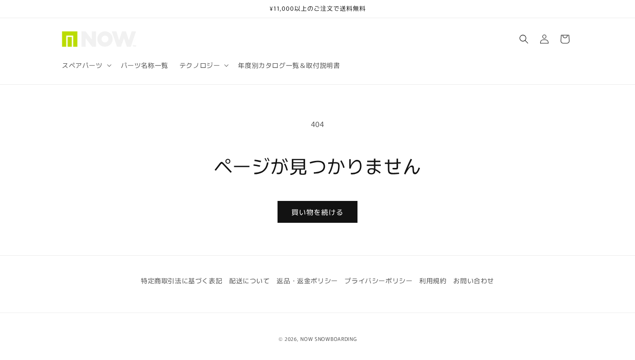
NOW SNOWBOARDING (328, 338)
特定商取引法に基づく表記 (181, 280)
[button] (85, 65)
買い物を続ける (317, 212)
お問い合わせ (473, 280)
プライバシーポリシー (378, 280)
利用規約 (432, 280)
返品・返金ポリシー (307, 280)
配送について (249, 280)
